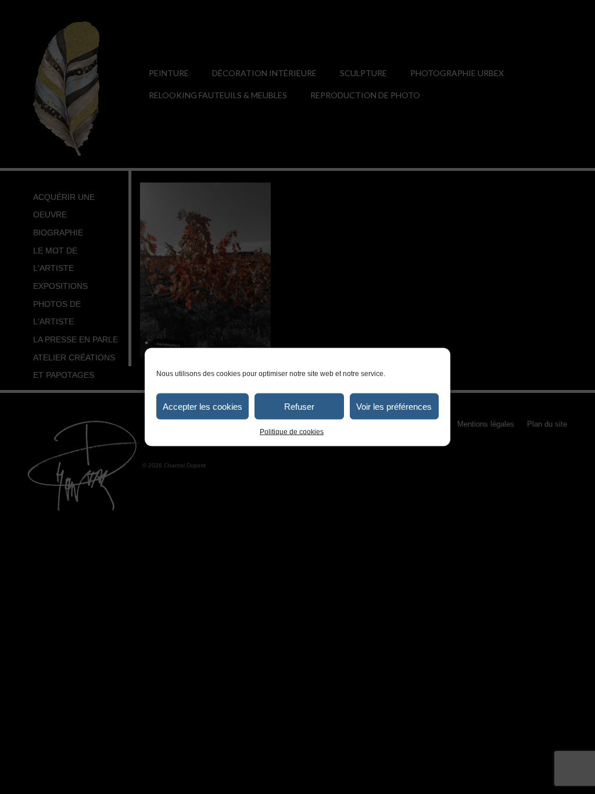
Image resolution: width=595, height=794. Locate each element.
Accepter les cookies (202, 406)
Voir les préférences (394, 406)
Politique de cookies (292, 432)
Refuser (299, 406)
